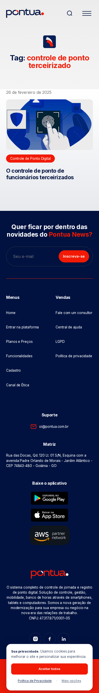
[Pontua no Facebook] (49, 639)
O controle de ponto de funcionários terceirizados (40, 174)
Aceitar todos (49, 669)
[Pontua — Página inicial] (34, 13)
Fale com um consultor (74, 313)
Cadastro (13, 370)
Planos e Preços (19, 342)
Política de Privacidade (35, 681)
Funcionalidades (19, 356)
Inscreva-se (74, 256)
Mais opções (71, 681)
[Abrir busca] (69, 13)
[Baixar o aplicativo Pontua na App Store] (49, 515)
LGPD (60, 342)
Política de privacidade (74, 356)
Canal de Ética (17, 385)
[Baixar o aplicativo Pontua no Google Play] (49, 498)
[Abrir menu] (87, 14)
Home (10, 313)
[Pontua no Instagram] (35, 639)
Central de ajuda (69, 327)
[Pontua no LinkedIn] (64, 639)
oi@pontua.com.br (54, 426)
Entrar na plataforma (22, 327)
